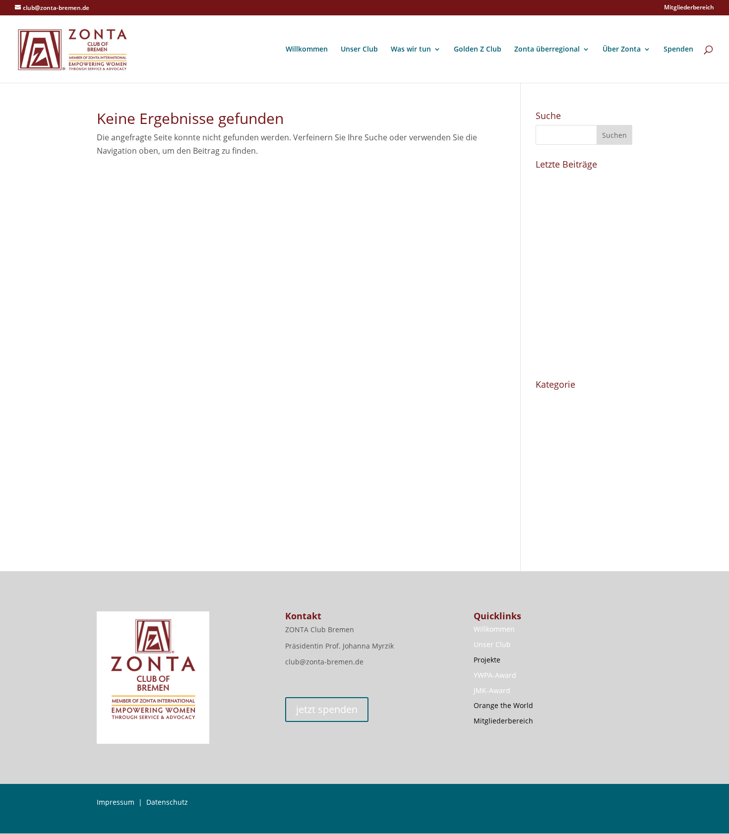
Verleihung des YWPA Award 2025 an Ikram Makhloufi (575, 238)
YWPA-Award (495, 675)
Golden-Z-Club (562, 417)
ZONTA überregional (574, 535)
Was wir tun (411, 50)
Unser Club (359, 50)
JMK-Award (492, 690)
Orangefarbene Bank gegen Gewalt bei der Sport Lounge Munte (575, 313)
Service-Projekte (566, 434)
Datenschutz (167, 802)
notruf (555, 448)
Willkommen (307, 50)
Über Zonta (622, 50)
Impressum (115, 802)
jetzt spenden (327, 709)
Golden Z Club (477, 50)
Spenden (678, 50)
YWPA (546, 500)
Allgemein (554, 400)
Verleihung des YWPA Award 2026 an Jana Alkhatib (575, 193)
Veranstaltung (562, 465)
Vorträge (552, 483)
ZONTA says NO (565, 518)
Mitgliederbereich (689, 7)
